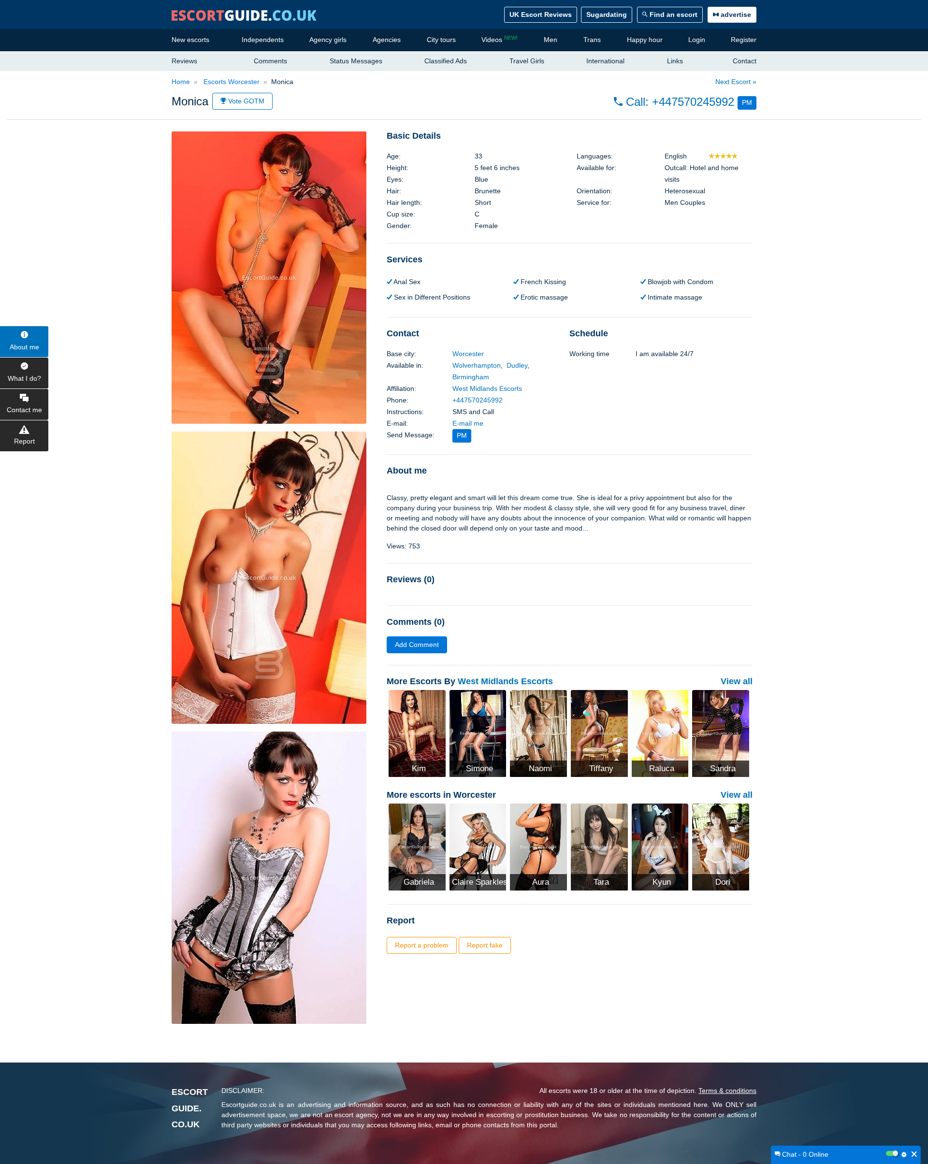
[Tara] (599, 846)
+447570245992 (477, 400)
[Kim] (417, 733)
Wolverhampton (476, 365)
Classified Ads (445, 61)
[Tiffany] (599, 733)
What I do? (24, 378)
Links (675, 61)
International (605, 61)
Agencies (387, 39)
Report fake (485, 945)
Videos (499, 39)
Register (743, 39)
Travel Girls (526, 61)
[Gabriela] (417, 846)
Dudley (517, 365)
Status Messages (356, 61)
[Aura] (538, 846)
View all (737, 681)
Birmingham (470, 377)
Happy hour (645, 39)
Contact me (24, 410)
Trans (592, 39)
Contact (744, 61)
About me (24, 347)
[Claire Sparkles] (478, 846)
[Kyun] (660, 846)
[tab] (570, 136)
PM (747, 102)
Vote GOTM (245, 101)
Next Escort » (735, 82)
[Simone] (478, 733)
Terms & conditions (727, 1090)
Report (24, 441)
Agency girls (328, 39)
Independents (263, 39)
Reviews (184, 61)
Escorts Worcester (231, 82)
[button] (685, 102)
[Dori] (720, 846)
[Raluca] (660, 733)
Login (696, 39)
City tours (441, 39)
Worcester (468, 354)
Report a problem (422, 945)
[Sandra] (720, 733)
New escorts (190, 39)
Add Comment (417, 644)
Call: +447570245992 (678, 101)
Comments (270, 61)
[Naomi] (538, 733)
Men (550, 39)
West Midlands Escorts (487, 388)
